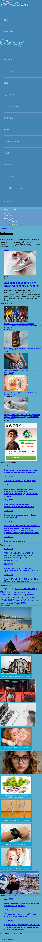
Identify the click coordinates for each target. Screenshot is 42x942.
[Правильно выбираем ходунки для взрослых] (16, 821)
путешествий (28, 597)
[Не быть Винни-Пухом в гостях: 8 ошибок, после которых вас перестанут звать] (16, 390)
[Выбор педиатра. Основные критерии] (16, 869)
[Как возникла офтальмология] (21, 774)
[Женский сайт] (14, 7)
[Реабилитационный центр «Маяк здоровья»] (16, 678)
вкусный (7, 589)
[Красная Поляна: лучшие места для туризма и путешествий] (19, 893)
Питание (8, 118)
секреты (37, 600)
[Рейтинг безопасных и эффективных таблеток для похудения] (16, 798)
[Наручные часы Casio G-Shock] (16, 845)
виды (1, 589)
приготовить (19, 595)
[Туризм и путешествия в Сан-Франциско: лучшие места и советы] (21, 654)
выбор (12, 589)
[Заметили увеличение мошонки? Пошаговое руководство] (16, 368)
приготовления (29, 595)
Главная (3, 228)
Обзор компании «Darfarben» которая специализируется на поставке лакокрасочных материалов (23, 326)
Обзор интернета (15, 188)
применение (4, 597)
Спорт (7, 153)
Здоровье (9, 95)
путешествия (7, 599)
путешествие (14, 597)
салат (32, 600)
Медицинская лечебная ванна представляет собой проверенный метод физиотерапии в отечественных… (22, 417)
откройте (29, 592)
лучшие (29, 588)
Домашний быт (11, 141)
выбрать (19, 588)
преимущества (6, 595)
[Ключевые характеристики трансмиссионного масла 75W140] (16, 346)
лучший (37, 589)
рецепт (25, 599)
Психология (13, 106)
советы (2, 603)
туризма (20, 603)
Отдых (7, 130)
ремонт (18, 600)
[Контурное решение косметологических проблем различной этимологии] (16, 750)
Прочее (8, 165)
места (4, 591)
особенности (19, 592)
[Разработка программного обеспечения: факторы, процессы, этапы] (18, 726)
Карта (11, 71)
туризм (9, 603)
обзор (10, 592)
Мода (6, 83)
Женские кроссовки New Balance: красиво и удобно (21, 284)
